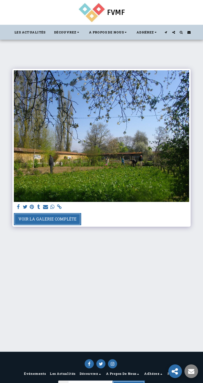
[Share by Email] (45, 206)
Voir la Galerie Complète (47, 218)
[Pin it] (31, 206)
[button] (67, 32)
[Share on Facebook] (18, 206)
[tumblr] (38, 206)
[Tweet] (25, 206)
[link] (59, 206)
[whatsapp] (52, 206)
